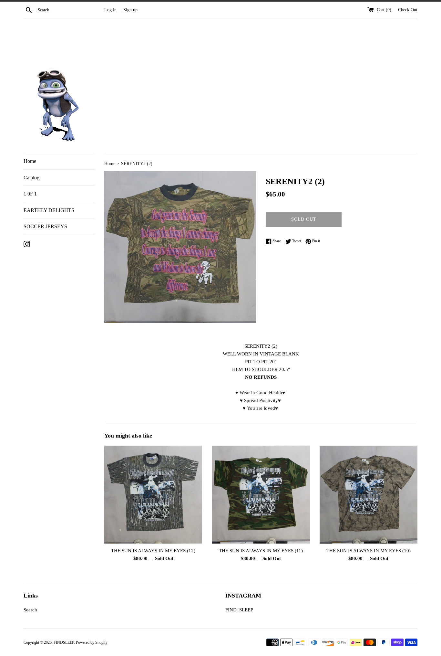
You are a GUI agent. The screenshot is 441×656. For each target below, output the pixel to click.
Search (30, 609)
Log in (110, 9)
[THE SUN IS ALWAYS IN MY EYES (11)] (261, 495)
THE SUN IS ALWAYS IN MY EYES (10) (368, 550)
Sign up (130, 9)
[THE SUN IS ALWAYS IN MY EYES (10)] (368, 495)
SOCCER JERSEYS (45, 226)
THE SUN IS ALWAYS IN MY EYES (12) (153, 550)
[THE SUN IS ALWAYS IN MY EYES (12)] (153, 495)
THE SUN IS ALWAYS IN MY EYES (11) (261, 550)
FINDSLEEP (64, 642)
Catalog (31, 177)
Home (30, 161)
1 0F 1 (30, 193)
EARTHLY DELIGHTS (49, 210)
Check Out (407, 9)
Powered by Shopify (92, 642)
